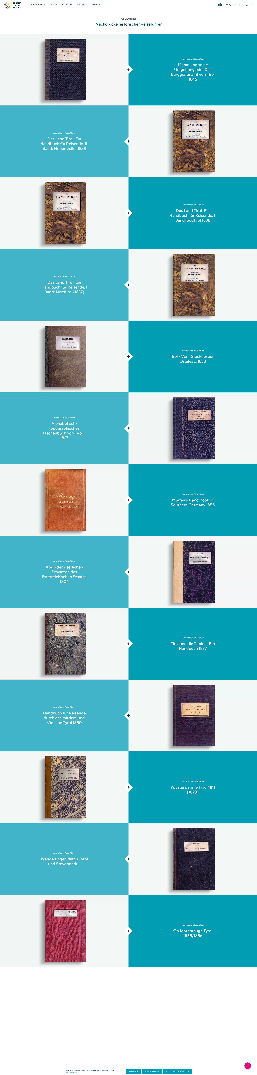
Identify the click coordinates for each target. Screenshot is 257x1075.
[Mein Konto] (247, 5)
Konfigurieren (152, 1071)
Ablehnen (133, 1071)
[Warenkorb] (252, 5)
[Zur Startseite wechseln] (12, 5)
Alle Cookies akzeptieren (177, 1071)
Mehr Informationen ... (72, 1072)
